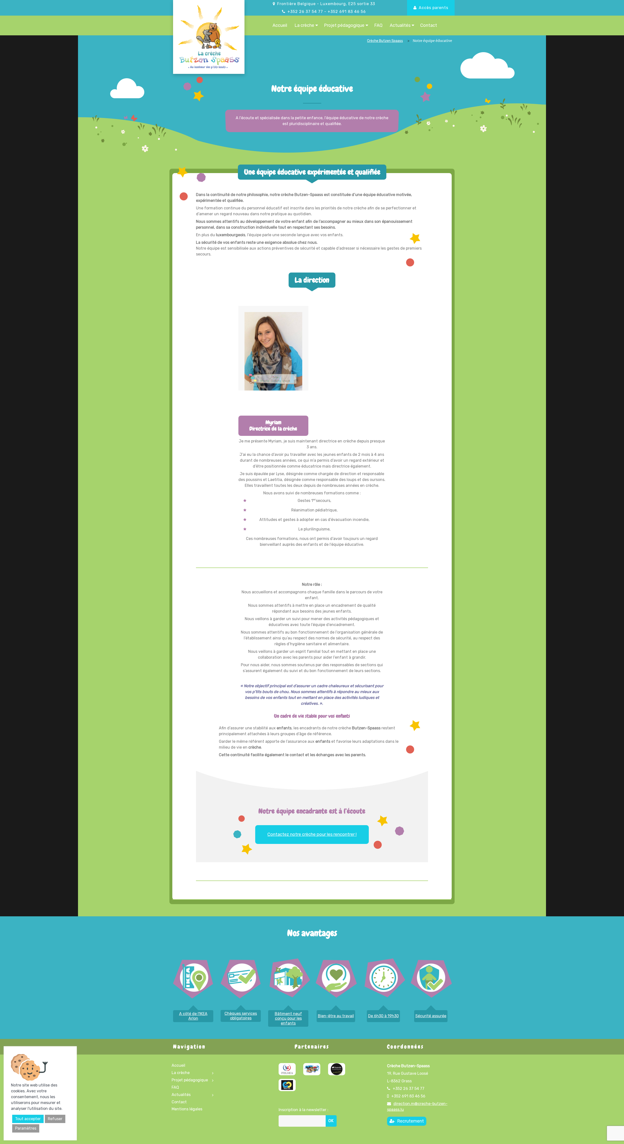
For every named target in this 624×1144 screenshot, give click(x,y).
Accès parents (433, 7)
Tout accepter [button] (28, 1118)
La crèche (304, 25)
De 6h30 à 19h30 (383, 1016)
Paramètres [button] (25, 1128)
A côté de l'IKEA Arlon (193, 1016)
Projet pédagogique (344, 25)
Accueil (280, 25)
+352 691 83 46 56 (347, 11)
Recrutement (410, 1121)
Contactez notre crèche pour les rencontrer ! (312, 834)
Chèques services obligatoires (240, 1015)
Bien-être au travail (336, 1016)
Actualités (400, 25)
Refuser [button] (55, 1118)
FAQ (378, 25)
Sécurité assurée (430, 1016)
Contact (428, 25)
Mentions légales (187, 1109)
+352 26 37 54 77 (305, 11)
